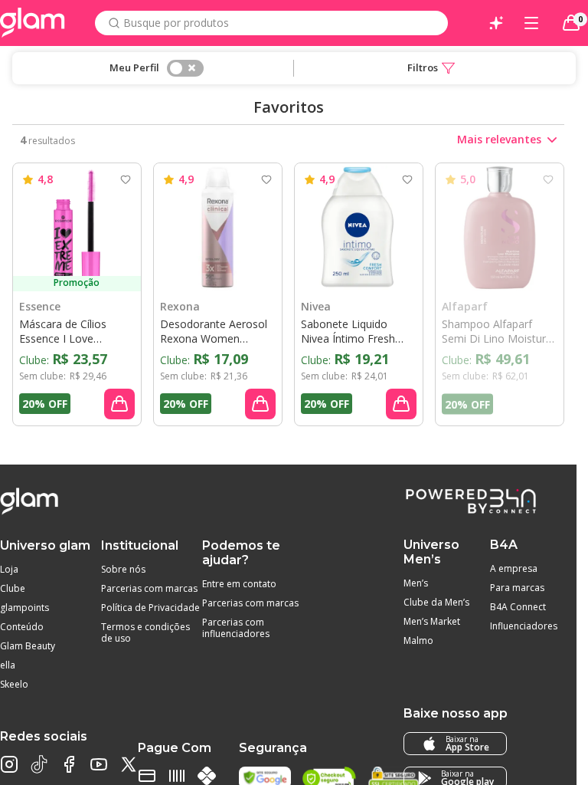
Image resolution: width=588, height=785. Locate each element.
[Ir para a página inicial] (32, 23)
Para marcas (517, 587)
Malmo (418, 640)
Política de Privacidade (150, 607)
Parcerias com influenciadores (236, 628)
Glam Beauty (27, 645)
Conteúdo (22, 626)
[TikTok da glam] (39, 764)
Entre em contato (239, 583)
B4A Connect (518, 606)
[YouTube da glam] (99, 764)
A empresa (513, 568)
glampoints (24, 607)
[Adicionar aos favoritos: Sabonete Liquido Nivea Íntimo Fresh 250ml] (407, 179)
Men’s (415, 583)
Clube (12, 588)
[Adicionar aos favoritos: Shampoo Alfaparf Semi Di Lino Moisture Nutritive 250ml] (548, 179)
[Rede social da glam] (128, 764)
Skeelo (14, 684)
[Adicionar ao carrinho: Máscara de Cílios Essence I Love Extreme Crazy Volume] (119, 404)
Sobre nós (123, 569)
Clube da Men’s (436, 602)
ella (7, 665)
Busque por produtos (176, 23)
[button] (431, 68)
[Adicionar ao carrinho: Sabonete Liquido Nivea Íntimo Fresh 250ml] (401, 404)
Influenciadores (523, 625)
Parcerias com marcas (149, 588)
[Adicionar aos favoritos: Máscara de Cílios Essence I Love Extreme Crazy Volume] (125, 179)
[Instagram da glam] (9, 764)
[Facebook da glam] (69, 764)
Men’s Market (431, 621)
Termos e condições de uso (145, 632)
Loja (9, 569)
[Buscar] (114, 23)
